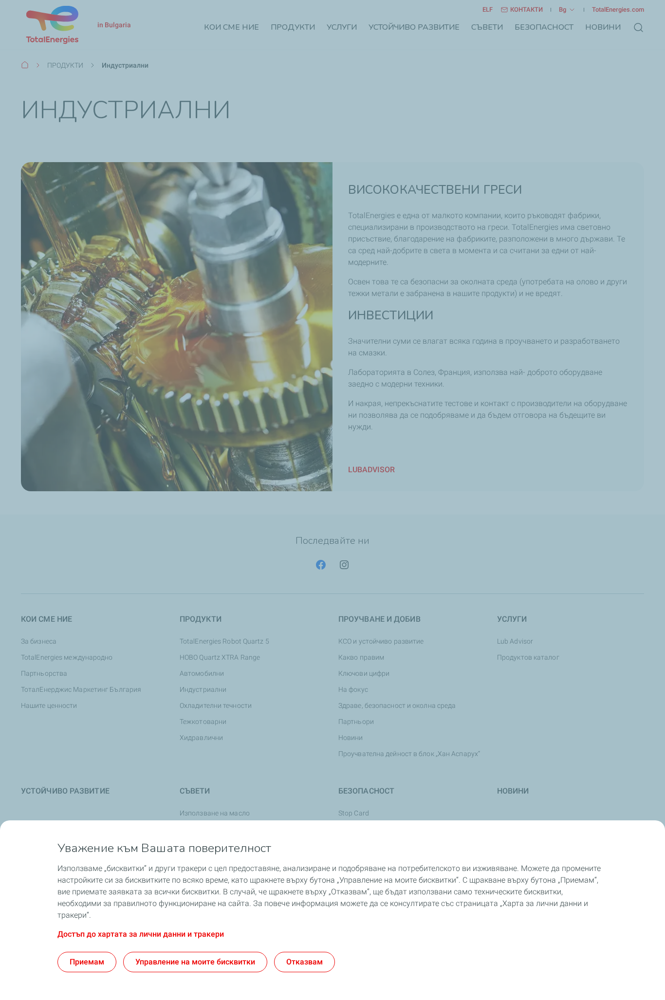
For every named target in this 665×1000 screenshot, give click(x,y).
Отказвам (304, 961)
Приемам (87, 961)
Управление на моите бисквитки (195, 961)
